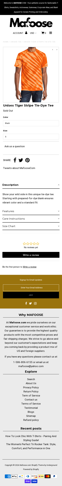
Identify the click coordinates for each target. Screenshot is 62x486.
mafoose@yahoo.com (31, 366)
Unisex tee (16, 42)
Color (5, 117)
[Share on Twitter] (20, 160)
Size (5, 131)
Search (31, 379)
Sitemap (31, 415)
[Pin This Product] (27, 160)
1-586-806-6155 (23, 362)
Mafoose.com (25, 465)
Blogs (31, 411)
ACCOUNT (18, 33)
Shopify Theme (37, 465)
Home (5, 42)
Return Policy (30, 391)
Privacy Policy (31, 387)
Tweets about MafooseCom (19, 168)
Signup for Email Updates (31, 280)
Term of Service (31, 395)
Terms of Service (31, 403)
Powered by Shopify (31, 469)
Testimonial (31, 407)
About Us (31, 383)
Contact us (31, 399)
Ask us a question (15, 146)
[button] (30, 185)
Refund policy (31, 419)
